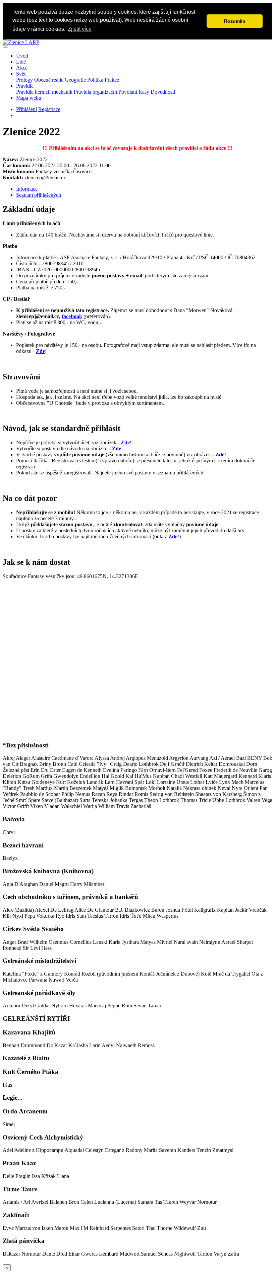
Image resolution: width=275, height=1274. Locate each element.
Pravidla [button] (25, 86)
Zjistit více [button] (80, 29)
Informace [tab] (27, 189)
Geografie (75, 80)
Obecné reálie (48, 80)
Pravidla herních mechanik (44, 92)
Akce (22, 68)
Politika (95, 80)
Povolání (127, 92)
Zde (40, 351)
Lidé (21, 62)
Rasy (144, 92)
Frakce (112, 80)
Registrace (49, 109)
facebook (72, 316)
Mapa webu (28, 98)
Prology (24, 80)
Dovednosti (163, 92)
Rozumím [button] (234, 21)
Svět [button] (20, 74)
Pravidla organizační (95, 92)
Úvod (22, 56)
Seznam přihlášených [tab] (38, 195)
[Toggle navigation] (5, 47)
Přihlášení (26, 109)
